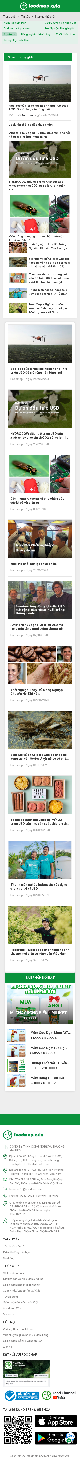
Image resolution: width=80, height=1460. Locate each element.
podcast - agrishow (17, 28)
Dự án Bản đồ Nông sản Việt (20, 1302)
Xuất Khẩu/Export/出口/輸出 (21, 1290)
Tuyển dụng (10, 1296)
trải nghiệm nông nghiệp (60, 28)
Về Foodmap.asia (14, 1273)
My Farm (8, 1314)
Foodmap (32, 1455)
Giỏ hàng (8, 1258)
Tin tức (25, 16)
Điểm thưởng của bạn (16, 1252)
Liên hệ (7, 1346)
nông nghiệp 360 (15, 22)
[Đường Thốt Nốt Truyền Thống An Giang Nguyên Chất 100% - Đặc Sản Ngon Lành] (16, 1065)
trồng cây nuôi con (16, 40)
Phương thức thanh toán (18, 1329)
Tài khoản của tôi (14, 1246)
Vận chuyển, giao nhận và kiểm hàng (25, 1335)
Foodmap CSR (12, 1308)
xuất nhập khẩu (66, 34)
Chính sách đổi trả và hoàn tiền (22, 1341)
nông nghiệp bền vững (35, 34)
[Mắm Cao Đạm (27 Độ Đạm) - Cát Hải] (16, 1050)
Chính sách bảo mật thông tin (21, 1284)
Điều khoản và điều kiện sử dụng (23, 1278)
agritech (9, 34)
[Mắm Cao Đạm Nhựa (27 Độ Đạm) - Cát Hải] (16, 1035)
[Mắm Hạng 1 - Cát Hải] (16, 1080)
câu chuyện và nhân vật (60, 22)
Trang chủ (9, 16)
